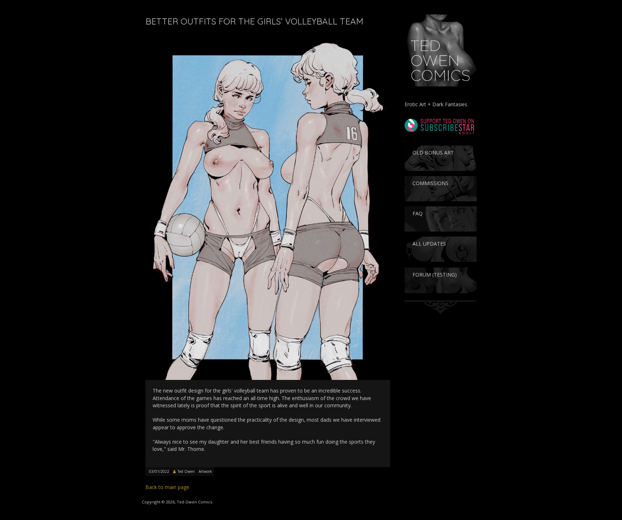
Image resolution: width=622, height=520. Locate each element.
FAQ (415, 213)
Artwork (205, 471)
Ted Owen (186, 471)
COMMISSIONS (428, 183)
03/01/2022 (159, 471)
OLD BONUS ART (431, 152)
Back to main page (167, 487)
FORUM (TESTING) (432, 274)
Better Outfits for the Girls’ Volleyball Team (254, 21)
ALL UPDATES (427, 243)
